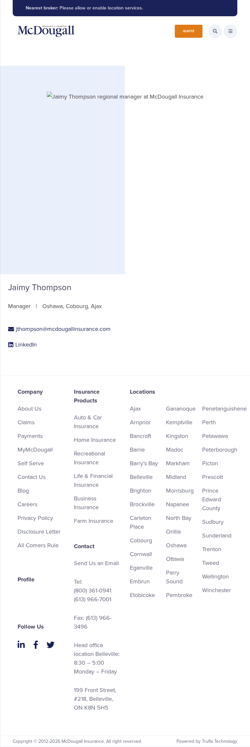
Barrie (137, 449)
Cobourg (141, 540)
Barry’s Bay (144, 463)
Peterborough (219, 449)
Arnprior (140, 422)
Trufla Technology (219, 741)
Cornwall (141, 554)
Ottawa (175, 559)
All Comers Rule (38, 545)
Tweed (210, 562)
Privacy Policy (35, 518)
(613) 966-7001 (92, 599)
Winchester (216, 590)
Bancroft (140, 436)
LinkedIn (26, 344)
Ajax (135, 408)
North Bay (178, 518)
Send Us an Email (96, 563)
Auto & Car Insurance (88, 422)
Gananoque (181, 408)
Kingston (177, 436)
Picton (210, 463)
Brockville (142, 504)
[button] (230, 31)
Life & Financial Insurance (93, 480)
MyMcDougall (35, 449)
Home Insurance (95, 439)
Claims (26, 422)
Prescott (212, 477)
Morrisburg (180, 490)
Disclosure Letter (39, 531)
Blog (23, 490)
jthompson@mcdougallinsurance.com (63, 329)
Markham (178, 463)
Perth (209, 422)
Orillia (173, 531)
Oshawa (176, 545)
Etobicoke (142, 595)
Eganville (141, 567)
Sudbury (213, 521)
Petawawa (215, 436)
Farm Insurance (93, 520)
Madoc (174, 449)
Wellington (215, 576)
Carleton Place (140, 522)
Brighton (140, 490)
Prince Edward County (211, 499)
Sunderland (216, 535)
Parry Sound (174, 577)
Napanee (177, 504)
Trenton (211, 549)
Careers (27, 504)
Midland (176, 477)
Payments (30, 436)
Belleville (141, 477)
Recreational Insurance (89, 458)
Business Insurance (86, 503)
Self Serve (31, 463)
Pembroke (179, 595)
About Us (29, 408)
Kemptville (179, 422)
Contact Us (32, 477)
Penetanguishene (224, 408)
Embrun (140, 581)
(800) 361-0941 (92, 590)
